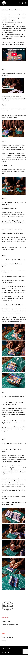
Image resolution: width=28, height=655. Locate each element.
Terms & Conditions (7, 637)
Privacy (4, 641)
